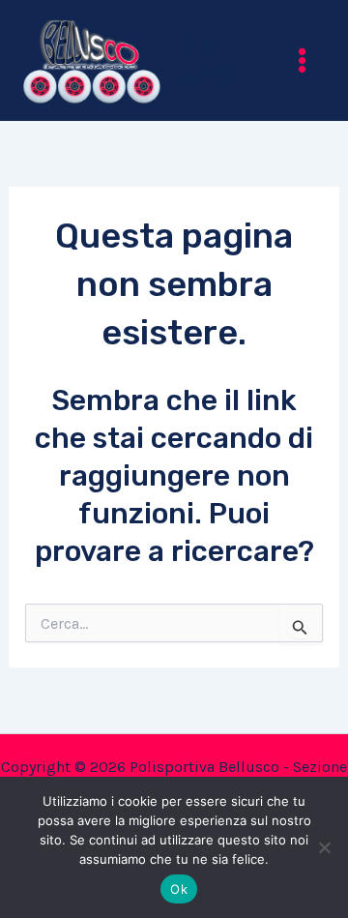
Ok (179, 889)
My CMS (208, 60)
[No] (324, 847)
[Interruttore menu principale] (303, 60)
